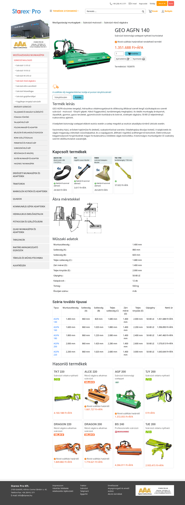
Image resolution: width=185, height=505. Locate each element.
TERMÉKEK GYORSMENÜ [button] (64, 11)
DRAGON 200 (93, 424)
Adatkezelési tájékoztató (62, 491)
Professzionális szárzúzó (126, 428)
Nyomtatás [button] (137, 59)
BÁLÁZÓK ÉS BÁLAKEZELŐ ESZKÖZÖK (28, 132)
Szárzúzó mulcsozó (92, 22)
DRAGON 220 (62, 424)
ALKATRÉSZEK (19, 265)
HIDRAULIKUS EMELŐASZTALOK (28, 214)
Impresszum (57, 485)
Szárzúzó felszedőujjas (25, 91)
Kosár (155, 11)
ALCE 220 (90, 371)
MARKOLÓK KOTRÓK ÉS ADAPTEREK (30, 191)
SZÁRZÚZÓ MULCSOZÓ (23, 60)
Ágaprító (84, 494)
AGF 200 (120, 371)
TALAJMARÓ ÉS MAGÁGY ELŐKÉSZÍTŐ (28, 112)
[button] (143, 11)
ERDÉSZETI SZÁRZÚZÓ (22, 107)
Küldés (78, 97)
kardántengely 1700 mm (123, 159)
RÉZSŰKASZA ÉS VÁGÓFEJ (24, 153)
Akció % (162, 3)
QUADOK (17, 199)
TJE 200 (150, 424)
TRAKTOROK (19, 183)
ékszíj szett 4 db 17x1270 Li (59, 160)
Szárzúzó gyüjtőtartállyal (25, 96)
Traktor (83, 485)
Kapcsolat (143, 3)
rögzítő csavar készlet (81, 159)
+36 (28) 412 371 (119, 3)
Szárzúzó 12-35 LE (23, 65)
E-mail (134, 3)
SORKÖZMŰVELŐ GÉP (22, 148)
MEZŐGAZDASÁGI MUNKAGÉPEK (28, 55)
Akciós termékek (115, 494)
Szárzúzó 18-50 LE (23, 70)
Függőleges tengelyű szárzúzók (28, 101)
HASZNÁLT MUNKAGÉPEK (24, 163)
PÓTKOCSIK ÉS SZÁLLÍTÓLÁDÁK (28, 221)
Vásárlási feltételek (60, 488)
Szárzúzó (84, 488)
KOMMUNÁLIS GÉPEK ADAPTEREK (29, 206)
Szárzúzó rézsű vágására (26, 81)
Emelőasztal (113, 485)
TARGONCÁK (19, 239)
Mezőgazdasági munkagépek (66, 22)
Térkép (152, 3)
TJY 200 (150, 371)
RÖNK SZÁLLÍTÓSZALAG (23, 138)
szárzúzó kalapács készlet (100, 160)
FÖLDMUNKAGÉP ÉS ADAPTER (25, 127)
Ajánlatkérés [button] (121, 59)
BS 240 (119, 424)
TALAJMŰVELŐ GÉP (21, 122)
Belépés (168, 11)
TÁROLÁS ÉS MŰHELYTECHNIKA (28, 258)
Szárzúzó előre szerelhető (26, 86)
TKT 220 (59, 371)
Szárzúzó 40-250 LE (23, 76)
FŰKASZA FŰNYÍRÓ (21, 117)
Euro (171, 3)
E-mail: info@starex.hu (21, 495)
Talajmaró (84, 491)
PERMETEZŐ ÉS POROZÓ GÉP (25, 143)
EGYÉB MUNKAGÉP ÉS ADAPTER (26, 158)
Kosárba (134, 53)
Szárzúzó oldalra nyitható (66, 375)
